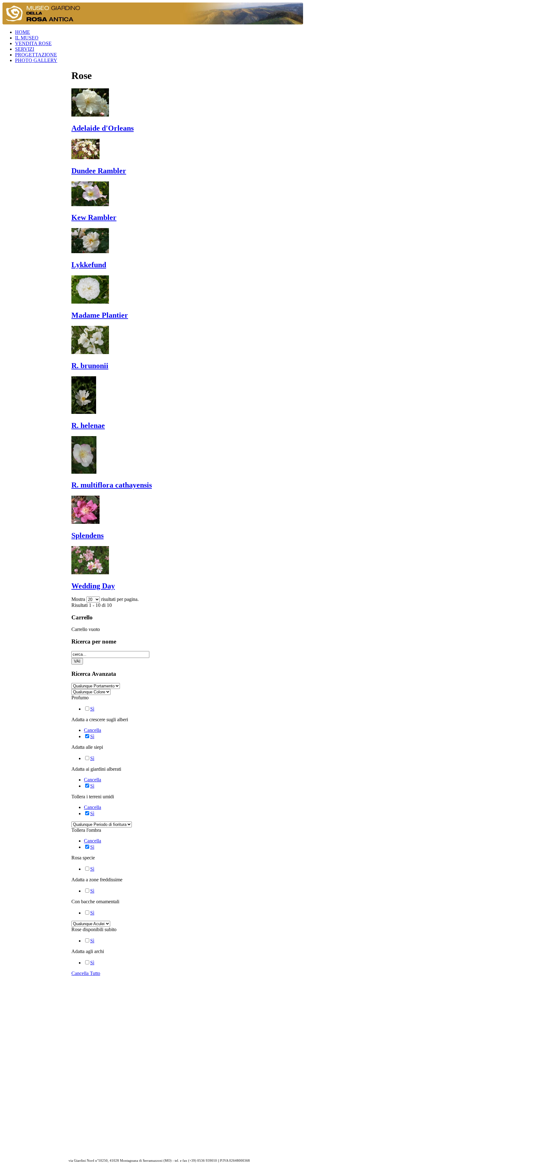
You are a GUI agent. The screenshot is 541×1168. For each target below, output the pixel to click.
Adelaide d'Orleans (102, 128)
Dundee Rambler (98, 171)
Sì (92, 709)
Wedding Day (93, 586)
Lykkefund (88, 265)
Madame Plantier (99, 315)
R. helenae (88, 425)
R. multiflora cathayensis (111, 485)
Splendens (87, 535)
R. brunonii (89, 366)
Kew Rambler (93, 217)
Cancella (92, 730)
